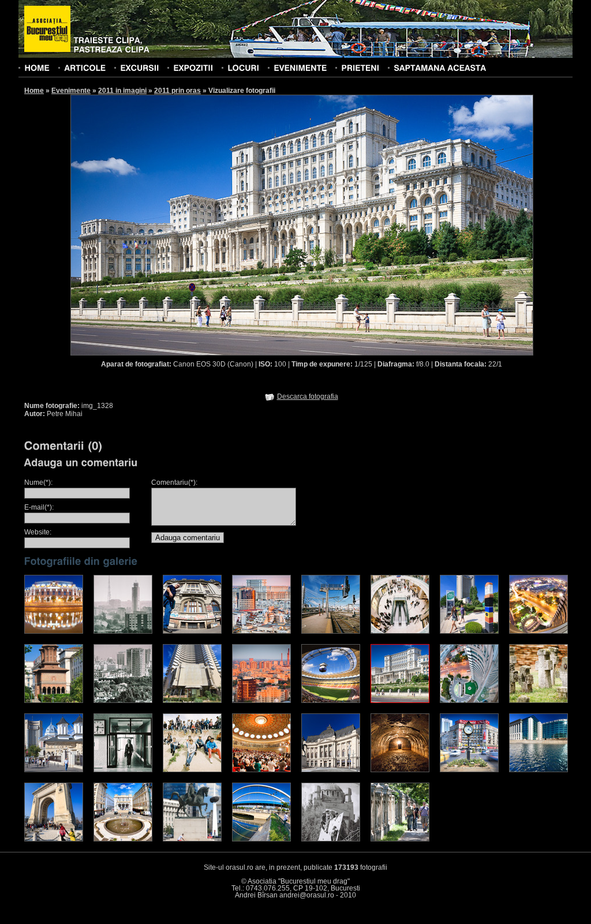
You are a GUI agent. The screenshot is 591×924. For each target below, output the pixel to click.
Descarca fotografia (307, 396)
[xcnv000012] (330, 631)
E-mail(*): (39, 507)
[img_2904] (53, 839)
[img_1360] (330, 701)
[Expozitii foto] (193, 67)
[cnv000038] (122, 770)
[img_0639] (538, 631)
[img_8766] (261, 770)
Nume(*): (38, 482)
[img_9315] (400, 770)
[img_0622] (469, 701)
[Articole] (85, 67)
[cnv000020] (400, 631)
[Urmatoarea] (417, 224)
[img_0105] (330, 770)
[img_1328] (400, 701)
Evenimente (71, 91)
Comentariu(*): (174, 482)
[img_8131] (122, 839)
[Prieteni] (360, 67)
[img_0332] (192, 701)
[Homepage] (47, 29)
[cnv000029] (122, 631)
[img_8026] (261, 839)
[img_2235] (469, 631)
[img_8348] (192, 631)
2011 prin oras (177, 91)
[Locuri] (243, 67)
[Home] (37, 67)
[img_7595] (53, 770)
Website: (37, 532)
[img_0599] (261, 631)
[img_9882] (53, 631)
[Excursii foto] (139, 67)
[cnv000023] (122, 701)
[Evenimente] (300, 67)
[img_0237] (53, 701)
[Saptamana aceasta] (440, 67)
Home (34, 91)
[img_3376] (538, 770)
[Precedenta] (185, 224)
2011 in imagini (122, 91)
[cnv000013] (192, 770)
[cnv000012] (538, 701)
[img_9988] (400, 839)
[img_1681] (469, 770)
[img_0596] (261, 701)
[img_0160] (192, 839)
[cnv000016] (330, 839)
